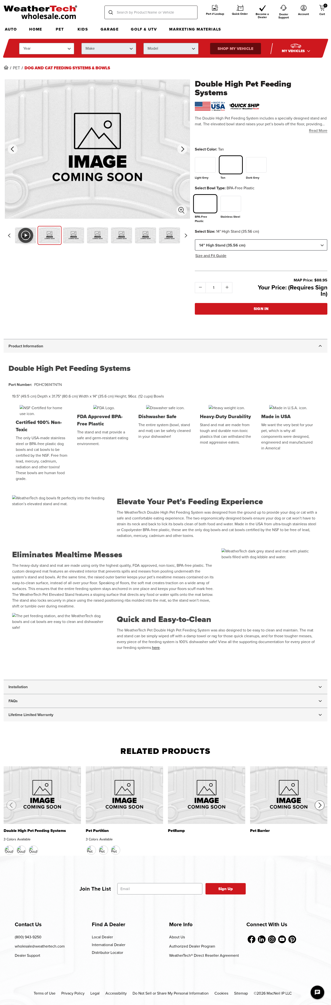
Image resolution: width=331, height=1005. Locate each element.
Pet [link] (16, 68)
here (156, 647)
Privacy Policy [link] (73, 993)
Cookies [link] (221, 993)
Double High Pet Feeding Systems (35, 831)
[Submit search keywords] (111, 12)
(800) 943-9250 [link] (28, 937)
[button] (215, 12)
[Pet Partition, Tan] (103, 850)
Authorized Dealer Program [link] (192, 946)
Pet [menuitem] (60, 29)
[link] (6, 67)
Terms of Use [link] (44, 993)
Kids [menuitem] (83, 29)
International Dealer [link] (108, 945)
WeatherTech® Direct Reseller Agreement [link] (204, 955)
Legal (95, 993)
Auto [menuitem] (11, 29)
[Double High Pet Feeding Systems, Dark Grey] (33, 850)
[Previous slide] (9, 235)
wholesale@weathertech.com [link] (40, 946)
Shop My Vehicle (235, 48)
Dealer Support (27, 955)
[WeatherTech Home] (40, 12)
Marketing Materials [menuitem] (195, 29)
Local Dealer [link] (102, 937)
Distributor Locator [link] (107, 952)
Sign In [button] (261, 308)
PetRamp (176, 831)
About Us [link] (177, 937)
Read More (318, 130)
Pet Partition (97, 831)
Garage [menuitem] (110, 29)
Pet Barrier (260, 831)
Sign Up (225, 889)
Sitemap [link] (241, 993)
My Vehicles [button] (294, 50)
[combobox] (150, 12)
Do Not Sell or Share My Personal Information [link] (171, 993)
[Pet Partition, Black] (91, 850)
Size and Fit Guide (210, 255)
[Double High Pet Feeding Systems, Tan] (21, 850)
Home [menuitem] (35, 29)
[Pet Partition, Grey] (115, 850)
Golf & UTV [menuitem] (144, 29)
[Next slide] (185, 235)
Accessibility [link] (116, 993)
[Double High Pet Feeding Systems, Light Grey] (9, 850)
